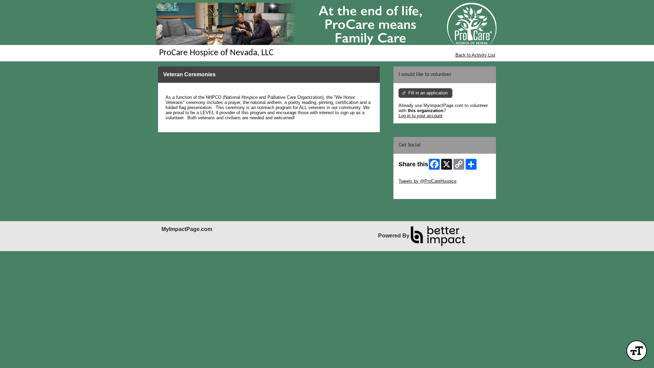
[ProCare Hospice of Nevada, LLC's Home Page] (327, 24)
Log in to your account (420, 115)
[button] (636, 350)
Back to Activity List (475, 55)
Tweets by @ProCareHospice (427, 181)
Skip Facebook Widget (421, 191)
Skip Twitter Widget (418, 176)
